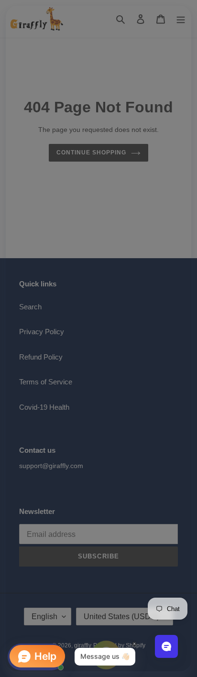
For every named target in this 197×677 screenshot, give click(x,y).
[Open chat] (166, 646)
